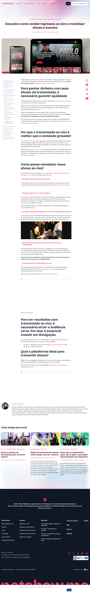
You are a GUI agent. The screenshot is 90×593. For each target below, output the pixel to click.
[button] (19, 3)
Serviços (22, 520)
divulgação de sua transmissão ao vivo (55, 344)
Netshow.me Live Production (27, 533)
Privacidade (5, 533)
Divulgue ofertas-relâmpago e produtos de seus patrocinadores (9, 109)
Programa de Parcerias (8, 540)
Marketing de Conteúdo (39, 449)
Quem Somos (6, 520)
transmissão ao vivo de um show (35, 149)
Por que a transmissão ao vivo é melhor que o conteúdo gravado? (8, 91)
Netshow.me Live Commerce (27, 530)
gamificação (68, 151)
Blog (68, 525)
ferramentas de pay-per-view (62, 185)
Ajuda (3, 530)
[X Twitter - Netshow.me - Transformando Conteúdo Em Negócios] (73, 553)
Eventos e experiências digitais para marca (51, 539)
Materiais (69, 533)
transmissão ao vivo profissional (59, 365)
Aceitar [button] (69, 590)
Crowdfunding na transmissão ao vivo (9, 122)
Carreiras (4, 527)
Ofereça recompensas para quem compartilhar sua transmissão (9, 117)
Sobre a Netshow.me (7, 523)
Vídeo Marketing (18, 449)
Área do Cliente (6, 537)
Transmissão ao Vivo (54, 19)
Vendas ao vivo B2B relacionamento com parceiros (51, 534)
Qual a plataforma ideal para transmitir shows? (8, 137)
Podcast (69, 529)
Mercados (44, 520)
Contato (86, 521)
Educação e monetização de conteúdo (48, 529)
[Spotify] (86, 553)
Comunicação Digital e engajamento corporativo (51, 524)
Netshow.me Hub (24, 523)
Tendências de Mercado (37, 19)
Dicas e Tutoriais (6, 449)
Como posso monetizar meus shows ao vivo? (9, 96)
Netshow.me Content (25, 537)
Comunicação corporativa (69, 449)
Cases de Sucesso (72, 521)
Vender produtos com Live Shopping (9, 104)
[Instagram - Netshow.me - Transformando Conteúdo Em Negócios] (69, 553)
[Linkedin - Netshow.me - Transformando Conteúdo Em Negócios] (78, 553)
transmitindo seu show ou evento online (44, 83)
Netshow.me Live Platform (27, 527)
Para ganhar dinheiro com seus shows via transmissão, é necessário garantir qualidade (8, 84)
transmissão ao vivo (27, 141)
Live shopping (24, 197)
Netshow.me (30, 367)
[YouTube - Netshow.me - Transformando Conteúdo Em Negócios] (82, 553)
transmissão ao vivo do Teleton (49, 274)
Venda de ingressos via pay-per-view (9, 100)
